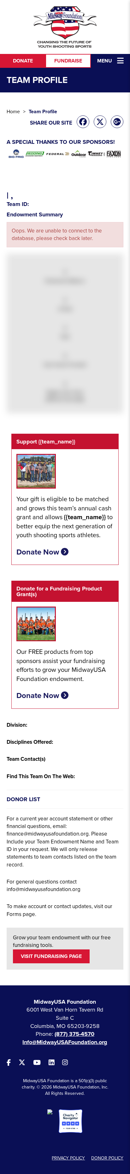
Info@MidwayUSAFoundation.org (64, 1042)
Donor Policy (107, 1158)
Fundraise (68, 61)
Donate (23, 61)
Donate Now (38, 552)
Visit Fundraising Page (51, 956)
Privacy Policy (68, 1158)
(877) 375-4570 (74, 1033)
